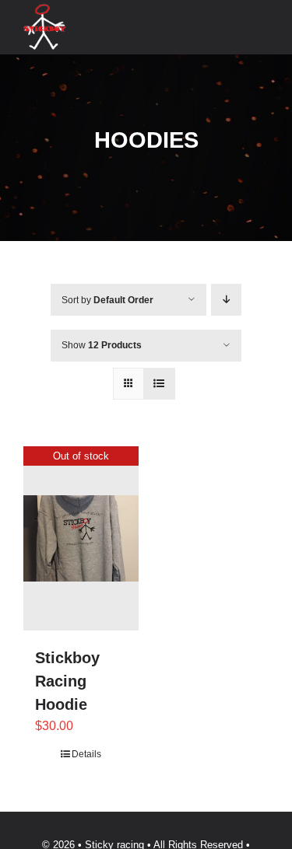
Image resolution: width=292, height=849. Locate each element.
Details (86, 754)
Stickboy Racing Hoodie (67, 681)
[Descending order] (226, 300)
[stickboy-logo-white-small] (44, 9)
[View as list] (159, 384)
